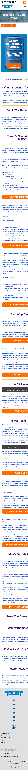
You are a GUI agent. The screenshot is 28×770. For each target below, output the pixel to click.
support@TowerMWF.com (10, 756)
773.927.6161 (24, 2)
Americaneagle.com (14, 767)
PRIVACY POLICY (5, 738)
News (2, 740)
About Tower (5, 733)
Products (4, 735)
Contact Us (4, 742)
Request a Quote (8, 25)
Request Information (14, 66)
